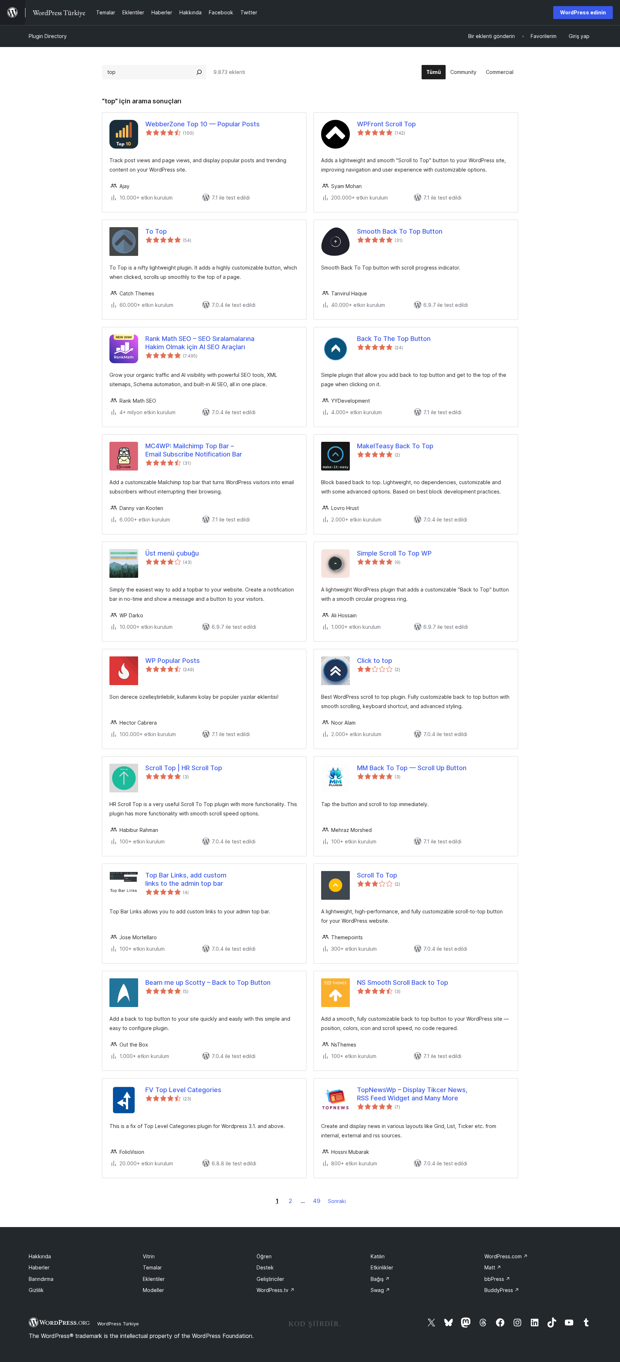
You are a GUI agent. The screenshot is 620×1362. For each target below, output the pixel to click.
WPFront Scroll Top (386, 124)
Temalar (152, 1267)
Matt (492, 1267)
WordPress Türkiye (118, 1323)
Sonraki (337, 1201)
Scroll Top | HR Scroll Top (183, 768)
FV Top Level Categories (183, 1090)
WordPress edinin (583, 12)
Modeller (153, 1290)
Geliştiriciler (270, 1279)
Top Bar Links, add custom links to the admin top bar (185, 879)
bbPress (497, 1279)
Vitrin (149, 1256)
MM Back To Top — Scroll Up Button (411, 768)
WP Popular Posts (172, 660)
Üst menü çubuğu (172, 553)
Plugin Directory (48, 36)
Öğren (264, 1256)
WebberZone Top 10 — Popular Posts (202, 124)
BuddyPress (501, 1290)
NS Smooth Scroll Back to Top (402, 982)
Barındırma (41, 1279)
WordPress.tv (276, 1290)
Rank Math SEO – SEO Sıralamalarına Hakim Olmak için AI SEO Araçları (199, 343)
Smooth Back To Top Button (399, 231)
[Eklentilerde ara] (199, 72)
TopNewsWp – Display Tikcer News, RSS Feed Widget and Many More (412, 1094)
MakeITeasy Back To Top (395, 446)
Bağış (380, 1279)
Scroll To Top (377, 875)
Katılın (378, 1256)
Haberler (39, 1267)
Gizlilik (36, 1290)
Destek (265, 1267)
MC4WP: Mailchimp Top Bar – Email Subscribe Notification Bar (193, 450)
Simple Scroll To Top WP (394, 553)
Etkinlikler (382, 1267)
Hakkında (40, 1256)
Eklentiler (154, 1279)
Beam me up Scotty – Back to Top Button (208, 982)
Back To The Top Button (394, 338)
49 (316, 1200)
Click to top (374, 660)
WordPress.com (506, 1256)
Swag (380, 1290)
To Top (156, 231)
